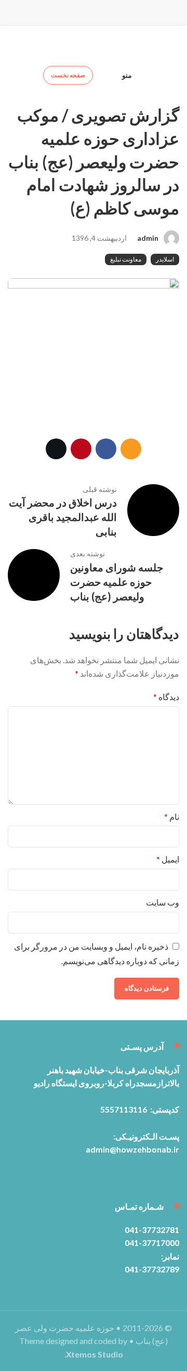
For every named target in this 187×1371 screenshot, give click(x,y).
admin (147, 238)
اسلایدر (165, 259)
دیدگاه (166, 697)
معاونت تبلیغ (125, 259)
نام (171, 816)
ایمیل (167, 859)
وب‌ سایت (162, 902)
